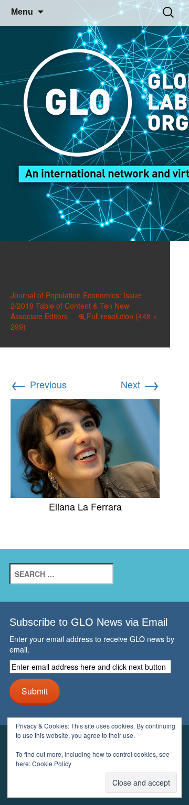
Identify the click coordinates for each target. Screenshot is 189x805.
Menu (22, 11)
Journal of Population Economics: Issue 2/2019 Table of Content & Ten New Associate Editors (75, 305)
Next (140, 384)
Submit (35, 691)
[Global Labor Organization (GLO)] (94, 120)
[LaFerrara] (85, 446)
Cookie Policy (51, 763)
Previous (38, 384)
